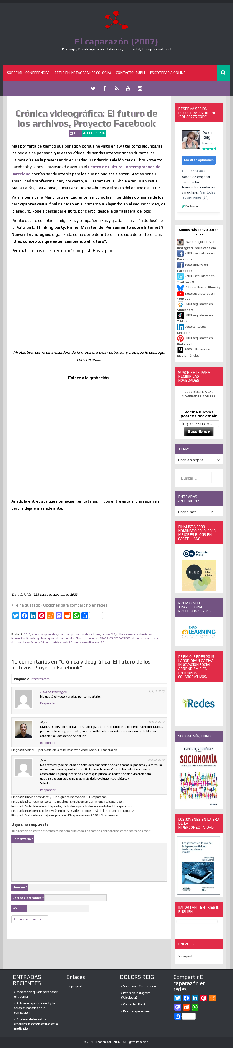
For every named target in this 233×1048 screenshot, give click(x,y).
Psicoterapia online (167, 73)
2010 (27, 634)
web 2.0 (68, 642)
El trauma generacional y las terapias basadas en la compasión (35, 1007)
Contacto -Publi (130, 73)
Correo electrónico (28, 898)
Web (16, 908)
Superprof (185, 956)
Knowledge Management (42, 638)
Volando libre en (202, 287)
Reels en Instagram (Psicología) (83, 73)
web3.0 (99, 642)
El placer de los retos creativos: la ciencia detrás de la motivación (36, 1023)
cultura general (126, 634)
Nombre (20, 887)
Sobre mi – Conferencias (28, 73)
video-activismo (142, 638)
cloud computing (69, 634)
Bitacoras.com (40, 679)
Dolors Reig (96, 133)
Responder (48, 703)
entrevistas (144, 634)
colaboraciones (90, 634)
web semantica (84, 642)
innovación (18, 638)
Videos (35, 642)
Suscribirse (199, 431)
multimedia (67, 638)
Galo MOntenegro (53, 692)
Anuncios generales (44, 634)
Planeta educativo (87, 638)
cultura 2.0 (108, 634)
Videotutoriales (51, 642)
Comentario (23, 839)
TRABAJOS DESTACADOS (115, 638)
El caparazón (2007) (116, 41)
